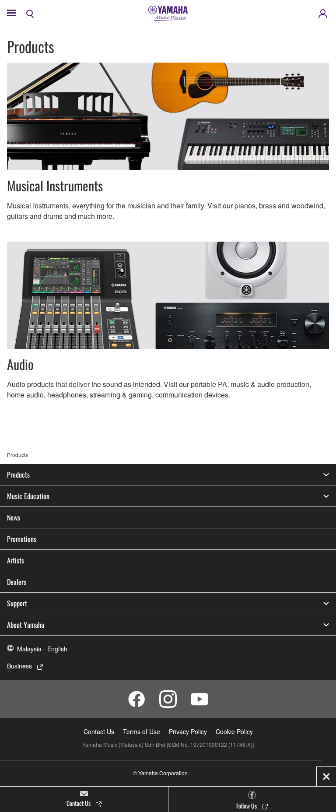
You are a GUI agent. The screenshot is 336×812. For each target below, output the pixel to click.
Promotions (21, 539)
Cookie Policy (234, 731)
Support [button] (17, 603)
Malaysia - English (42, 648)
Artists (15, 560)
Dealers (16, 581)
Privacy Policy (188, 731)
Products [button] (18, 474)
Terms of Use (141, 731)
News (13, 517)
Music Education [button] (28, 496)
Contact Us (99, 731)
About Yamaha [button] (25, 624)
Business (19, 665)
